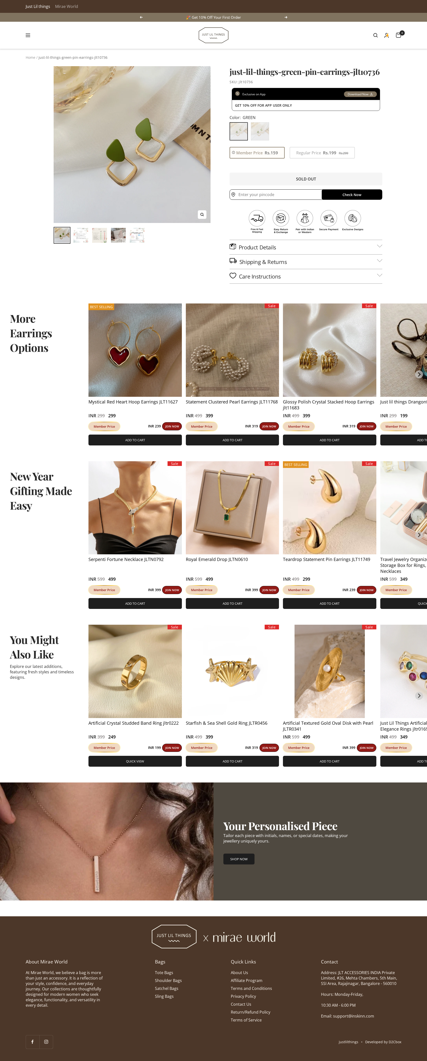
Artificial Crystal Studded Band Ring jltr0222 (133, 723)
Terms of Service (246, 1020)
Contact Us (241, 1004)
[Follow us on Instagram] (46, 1042)
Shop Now (239, 859)
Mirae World (66, 6)
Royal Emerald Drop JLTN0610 (217, 559)
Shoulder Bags (168, 980)
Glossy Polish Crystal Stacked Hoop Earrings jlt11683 (328, 405)
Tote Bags (164, 972)
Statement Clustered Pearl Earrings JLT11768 (232, 402)
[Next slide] (419, 374)
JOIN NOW (172, 426)
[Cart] (398, 35)
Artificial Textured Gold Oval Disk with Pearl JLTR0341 (328, 726)
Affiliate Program (246, 980)
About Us (239, 972)
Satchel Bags (166, 988)
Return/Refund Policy (250, 1012)
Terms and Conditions (251, 988)
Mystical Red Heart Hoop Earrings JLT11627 (133, 402)
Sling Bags (164, 996)
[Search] (375, 35)
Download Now (358, 94)
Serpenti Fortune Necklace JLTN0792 (126, 559)
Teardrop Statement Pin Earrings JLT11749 (326, 559)
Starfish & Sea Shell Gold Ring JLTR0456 (226, 723)
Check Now (351, 194)
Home (30, 57)
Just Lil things (38, 6)
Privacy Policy (243, 996)
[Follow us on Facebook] (32, 1042)
